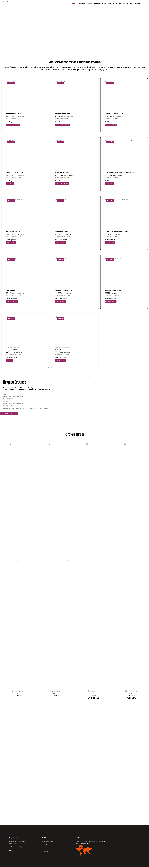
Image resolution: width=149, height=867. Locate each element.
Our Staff (46, 844)
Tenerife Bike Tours (48, 841)
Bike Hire (46, 848)
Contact (46, 851)
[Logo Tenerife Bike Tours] (16, 838)
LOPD (10, 850)
